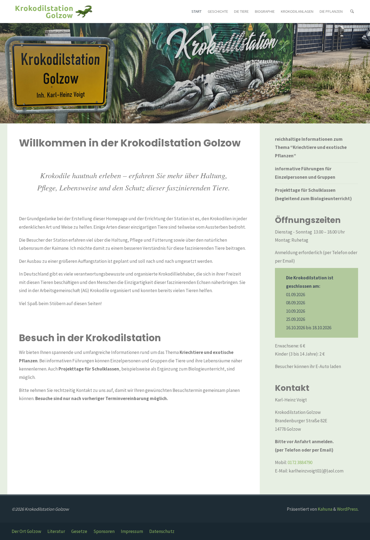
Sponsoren (104, 531)
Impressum (132, 531)
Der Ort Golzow (26, 531)
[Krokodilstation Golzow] (54, 11)
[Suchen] (352, 11)
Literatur (56, 531)
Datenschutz (161, 531)
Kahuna (324, 509)
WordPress (347, 509)
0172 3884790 (300, 462)
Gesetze (79, 531)
